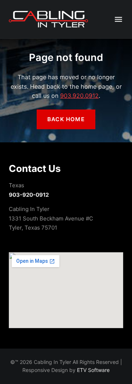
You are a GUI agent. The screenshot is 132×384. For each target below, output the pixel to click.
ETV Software (93, 370)
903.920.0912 (79, 95)
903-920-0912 (29, 194)
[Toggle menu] (118, 19)
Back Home (66, 119)
